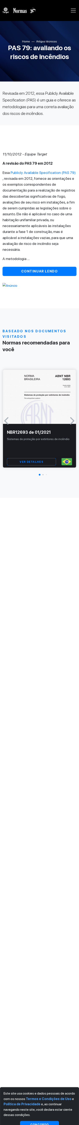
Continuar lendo (39, 271)
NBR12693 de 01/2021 (29, 432)
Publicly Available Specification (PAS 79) (43, 172)
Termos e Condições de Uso (48, 1099)
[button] (39, 475)
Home (26, 41)
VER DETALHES (31, 461)
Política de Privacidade (22, 1104)
